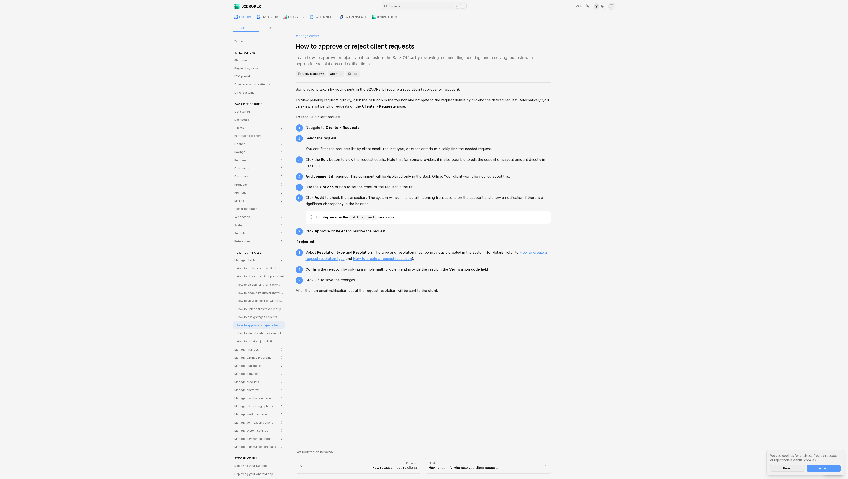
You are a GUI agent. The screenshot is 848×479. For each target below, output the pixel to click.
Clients (239, 128)
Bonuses (240, 160)
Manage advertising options (253, 406)
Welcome (240, 41)
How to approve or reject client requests (261, 325)
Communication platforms (252, 84)
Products (240, 184)
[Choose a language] (587, 6)
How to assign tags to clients (257, 317)
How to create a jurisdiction (256, 341)
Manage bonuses (246, 373)
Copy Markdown (313, 73)
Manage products (246, 382)
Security (240, 233)
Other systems (244, 92)
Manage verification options (253, 422)
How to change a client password (260, 276)
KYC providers (244, 76)
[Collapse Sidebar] (611, 6)
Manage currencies (248, 365)
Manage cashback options (252, 398)
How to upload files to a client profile (261, 309)
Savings (239, 152)
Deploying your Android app (253, 474)
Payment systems (246, 68)
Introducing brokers (248, 135)
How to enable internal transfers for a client (261, 292)
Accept (823, 468)
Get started (242, 111)
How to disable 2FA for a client (258, 284)
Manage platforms (247, 390)
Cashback (241, 176)
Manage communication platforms (258, 446)
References (242, 241)
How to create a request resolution (382, 258)
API (271, 28)
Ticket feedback (245, 208)
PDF (355, 73)
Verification (242, 217)
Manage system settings (251, 430)
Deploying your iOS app (250, 465)
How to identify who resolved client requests (261, 333)
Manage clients (245, 260)
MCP (579, 6)
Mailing (239, 200)
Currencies (242, 168)
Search (426, 6)
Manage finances (246, 349)
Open (333, 73)
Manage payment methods (252, 438)
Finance (239, 144)
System (239, 225)
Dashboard (242, 119)
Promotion (241, 192)
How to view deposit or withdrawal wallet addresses (261, 300)
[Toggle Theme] (599, 6)
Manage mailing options (250, 414)
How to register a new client (256, 268)
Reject (787, 468)
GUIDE (245, 28)
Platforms (240, 60)
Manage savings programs (252, 357)
